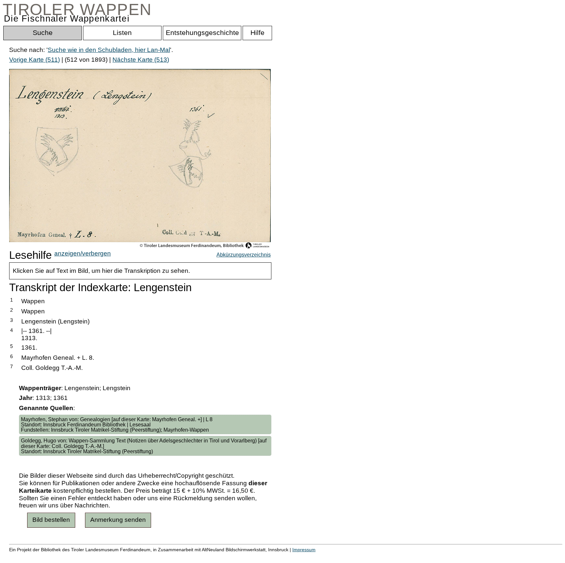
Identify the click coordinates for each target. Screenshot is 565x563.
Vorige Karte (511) (34, 59)
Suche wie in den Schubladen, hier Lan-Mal (109, 49)
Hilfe (318, 556)
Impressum (304, 549)
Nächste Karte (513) (140, 59)
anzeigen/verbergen (82, 253)
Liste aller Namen (175, 556)
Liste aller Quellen (230, 556)
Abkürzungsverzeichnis (243, 254)
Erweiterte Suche (33, 556)
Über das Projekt (283, 556)
